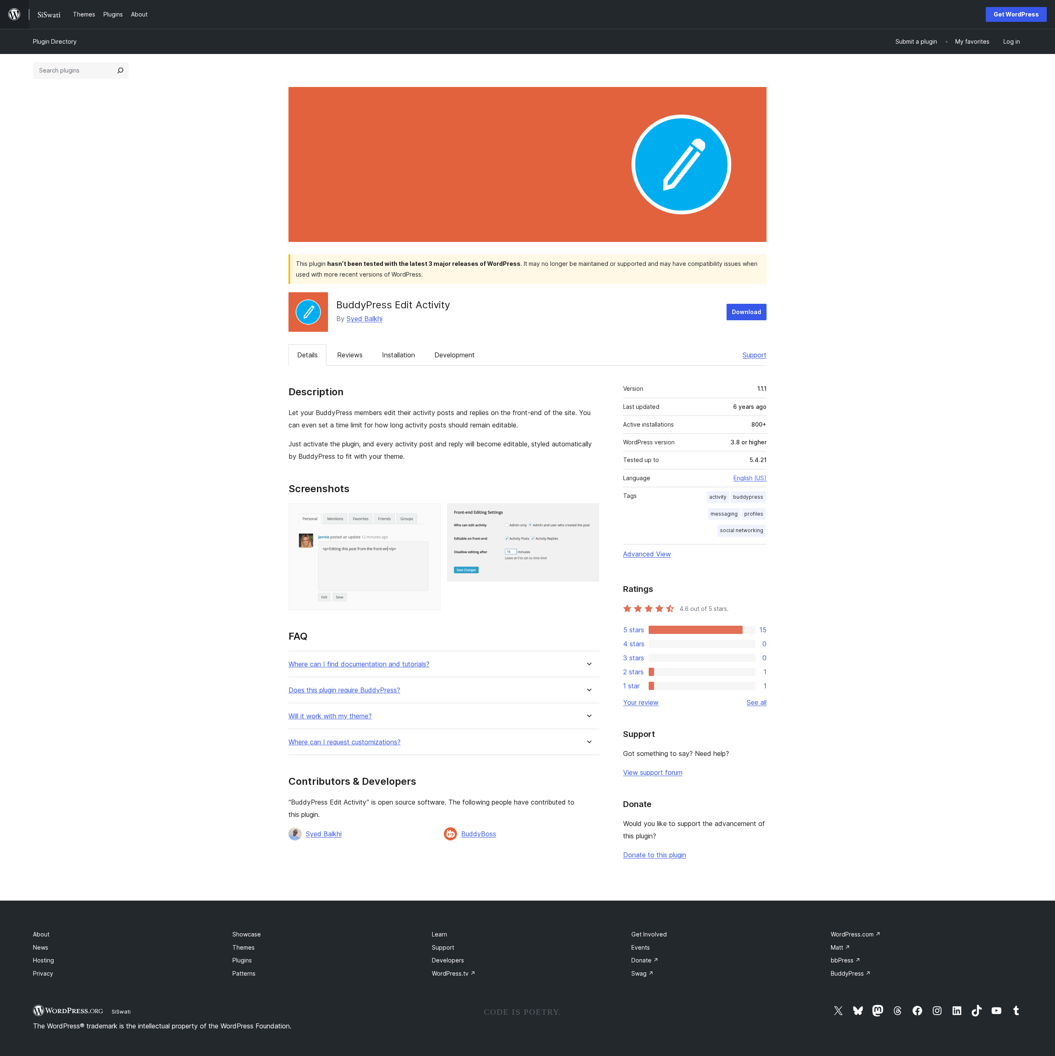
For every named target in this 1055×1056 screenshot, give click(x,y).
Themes (243, 947)
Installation (398, 355)
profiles (753, 514)
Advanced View (647, 554)
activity (718, 497)
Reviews (350, 355)
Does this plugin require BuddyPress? (344, 690)
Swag (642, 973)
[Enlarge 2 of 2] (588, 514)
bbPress (845, 960)
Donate (645, 960)
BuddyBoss (478, 834)
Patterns (244, 973)
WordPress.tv (454, 973)
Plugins (242, 960)
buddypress (748, 497)
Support (755, 355)
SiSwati (121, 1011)
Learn (439, 934)
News (40, 947)
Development (454, 355)
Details (307, 355)
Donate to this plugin (654, 855)
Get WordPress (1016, 14)
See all (757, 702)
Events (640, 947)
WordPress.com (856, 934)
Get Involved (649, 934)
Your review (641, 702)
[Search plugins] (120, 70)
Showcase (246, 934)
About (41, 934)
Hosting (43, 960)
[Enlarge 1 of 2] (429, 514)
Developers (448, 960)
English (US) (750, 477)
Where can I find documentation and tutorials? (358, 664)
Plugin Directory (55, 41)
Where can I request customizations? (344, 742)
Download (746, 311)
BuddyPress (851, 973)
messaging (724, 514)
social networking (741, 530)
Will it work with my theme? (330, 716)
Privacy (43, 973)
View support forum (652, 772)
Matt (840, 947)
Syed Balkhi (364, 318)
